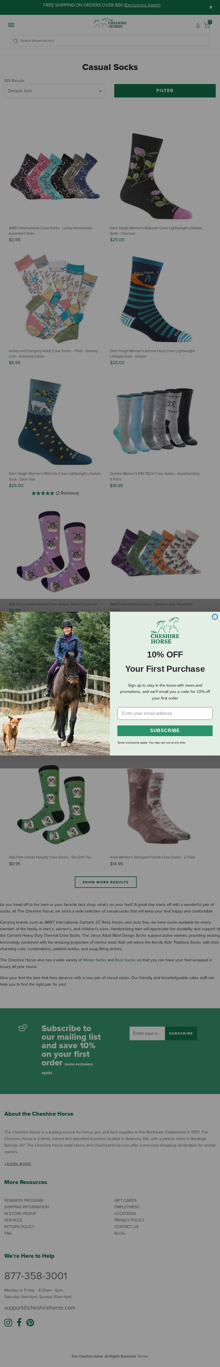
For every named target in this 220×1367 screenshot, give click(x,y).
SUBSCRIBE (165, 730)
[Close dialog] (215, 617)
